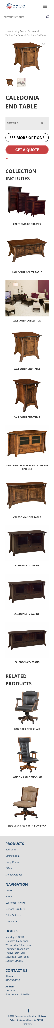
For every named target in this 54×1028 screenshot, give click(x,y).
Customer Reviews (15, 902)
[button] (43, 44)
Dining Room (12, 855)
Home (8, 31)
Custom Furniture (15, 909)
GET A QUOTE (27, 149)
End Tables (19, 35)
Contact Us (11, 921)
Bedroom (10, 849)
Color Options (13, 915)
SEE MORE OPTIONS (27, 137)
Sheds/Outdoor (13, 874)
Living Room (20, 31)
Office (8, 868)
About (8, 896)
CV (6, 157)
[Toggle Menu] (45, 6)
